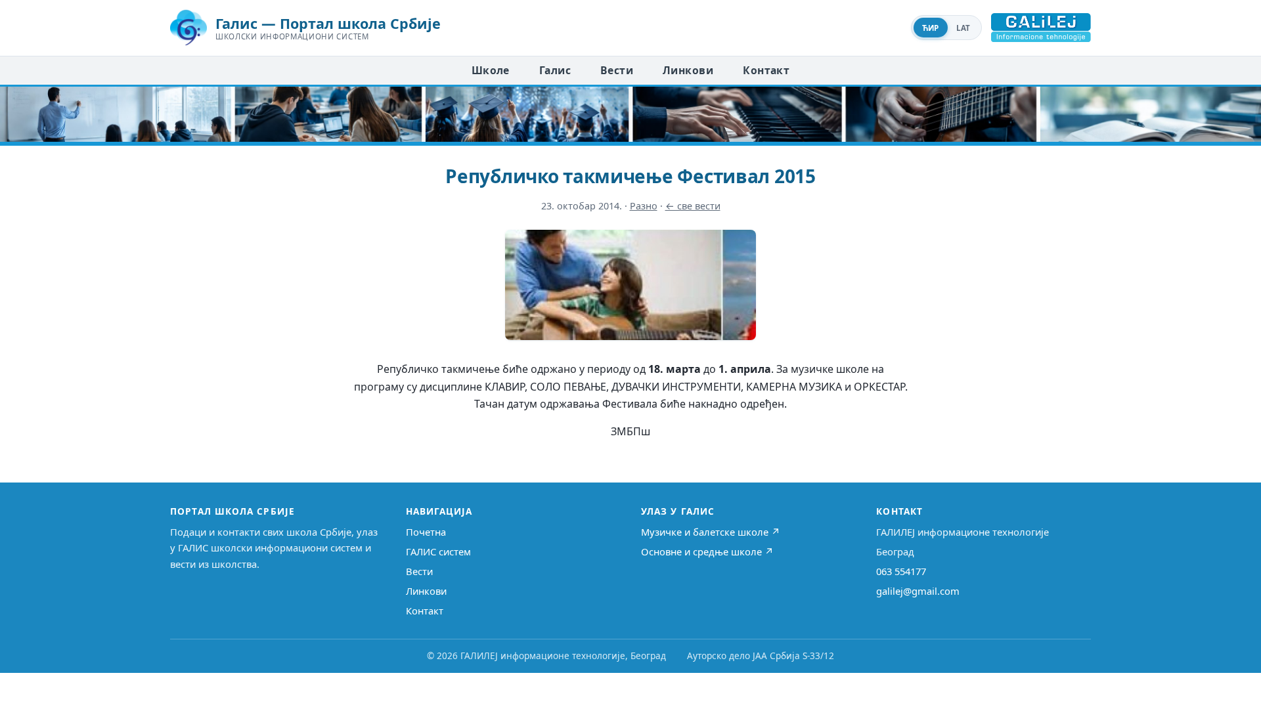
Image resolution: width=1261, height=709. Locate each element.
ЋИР (930, 28)
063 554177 (901, 571)
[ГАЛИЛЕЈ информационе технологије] (1041, 27)
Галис (555, 70)
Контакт (766, 70)
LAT (963, 28)
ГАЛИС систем (438, 551)
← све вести (692, 206)
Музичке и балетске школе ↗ (710, 531)
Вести (616, 70)
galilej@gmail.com (918, 590)
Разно (643, 206)
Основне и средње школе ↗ (707, 551)
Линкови (688, 70)
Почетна (426, 531)
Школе (491, 70)
